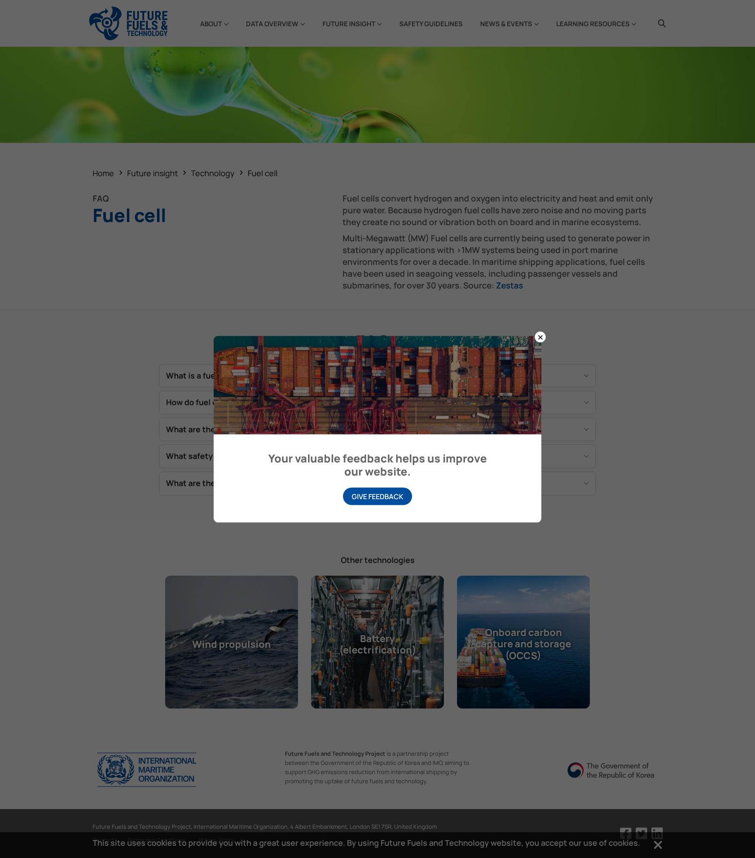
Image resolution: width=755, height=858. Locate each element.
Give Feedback (377, 496)
